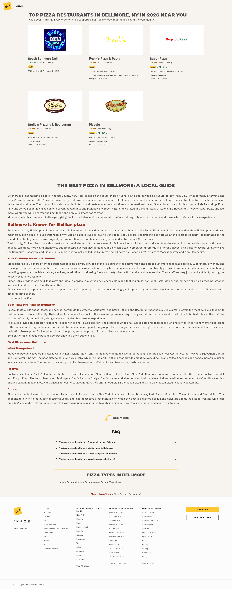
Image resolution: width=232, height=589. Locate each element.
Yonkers (79, 543)
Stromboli (146, 552)
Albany (79, 547)
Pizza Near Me (50, 524)
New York (105, 494)
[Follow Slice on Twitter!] (17, 521)
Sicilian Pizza (115, 516)
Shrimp (145, 548)
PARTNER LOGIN (202, 517)
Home (46, 508)
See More (121, 418)
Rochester (80, 539)
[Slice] (7, 6)
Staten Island (82, 527)
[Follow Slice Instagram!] (29, 521)
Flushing (80, 559)
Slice (93, 494)
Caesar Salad (148, 512)
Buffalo (79, 531)
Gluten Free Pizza (116, 532)
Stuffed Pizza (115, 552)
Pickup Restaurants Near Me (56, 528)
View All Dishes (148, 563)
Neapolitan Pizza (116, 536)
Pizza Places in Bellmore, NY (128, 494)
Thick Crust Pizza (116, 556)
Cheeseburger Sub (150, 520)
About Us (48, 512)
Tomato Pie (114, 540)
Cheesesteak (147, 524)
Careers (47, 516)
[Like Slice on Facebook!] (14, 521)
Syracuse (80, 551)
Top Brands (48, 532)
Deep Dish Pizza (116, 524)
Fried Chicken (148, 536)
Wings (144, 556)
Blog (45, 520)
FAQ (45, 536)
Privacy (47, 544)
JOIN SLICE (202, 509)
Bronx (78, 523)
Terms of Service (51, 548)
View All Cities (82, 566)
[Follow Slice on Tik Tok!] (21, 521)
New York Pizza (115, 512)
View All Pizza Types (117, 563)
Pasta (144, 540)
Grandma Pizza (115, 544)
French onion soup (150, 532)
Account (47, 540)
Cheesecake (147, 516)
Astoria (79, 555)
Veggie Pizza (114, 520)
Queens (79, 535)
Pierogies (146, 544)
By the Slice (114, 528)
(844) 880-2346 (20, 528)
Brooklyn (80, 519)
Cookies (145, 528)
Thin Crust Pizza (116, 548)
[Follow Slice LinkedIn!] (25, 521)
